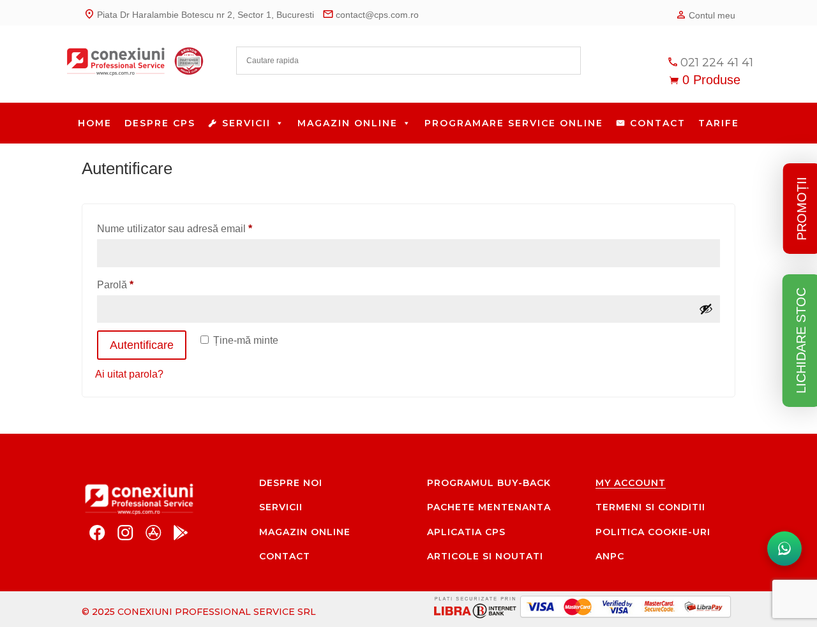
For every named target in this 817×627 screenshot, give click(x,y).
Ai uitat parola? (129, 374)
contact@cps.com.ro (370, 14)
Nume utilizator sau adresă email (199, 228)
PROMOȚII (802, 208)
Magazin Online (347, 123)
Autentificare (142, 345)
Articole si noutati (485, 556)
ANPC (610, 556)
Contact (658, 123)
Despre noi (290, 483)
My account (631, 483)
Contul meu (705, 14)
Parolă (140, 284)
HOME (95, 123)
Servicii (246, 123)
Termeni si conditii (650, 507)
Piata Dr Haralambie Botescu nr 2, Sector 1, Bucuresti (199, 14)
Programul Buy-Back (489, 483)
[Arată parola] (706, 309)
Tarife (718, 123)
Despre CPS (159, 123)
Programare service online (513, 123)
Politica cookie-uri (653, 532)
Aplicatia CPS (466, 532)
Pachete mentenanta (489, 507)
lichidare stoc (801, 341)
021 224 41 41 (710, 62)
